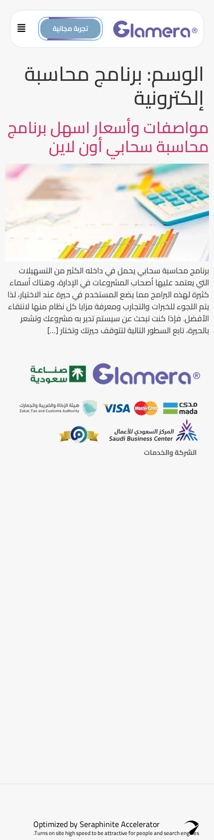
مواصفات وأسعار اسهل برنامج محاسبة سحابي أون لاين (108, 136)
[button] (24, 28)
